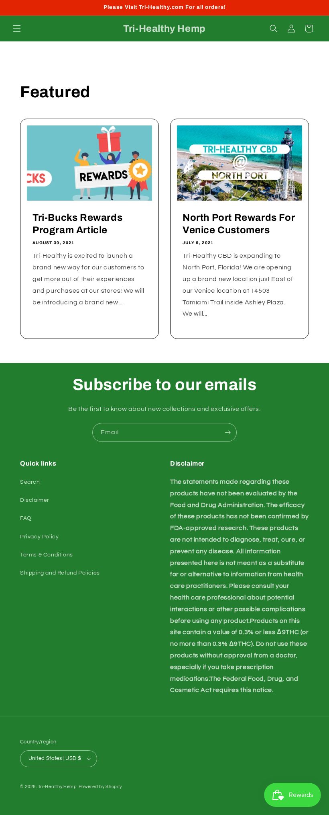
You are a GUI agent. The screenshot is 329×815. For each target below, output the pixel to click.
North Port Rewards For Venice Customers (239, 223)
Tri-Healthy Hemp (57, 786)
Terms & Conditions (46, 555)
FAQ (26, 518)
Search (30, 482)
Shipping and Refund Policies (60, 573)
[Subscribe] (227, 432)
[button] (17, 28)
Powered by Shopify (100, 786)
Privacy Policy (39, 537)
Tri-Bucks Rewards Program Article (77, 223)
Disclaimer (34, 500)
